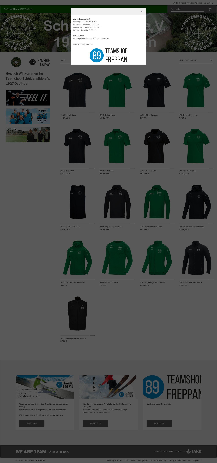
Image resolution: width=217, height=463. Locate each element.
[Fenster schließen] (142, 11)
